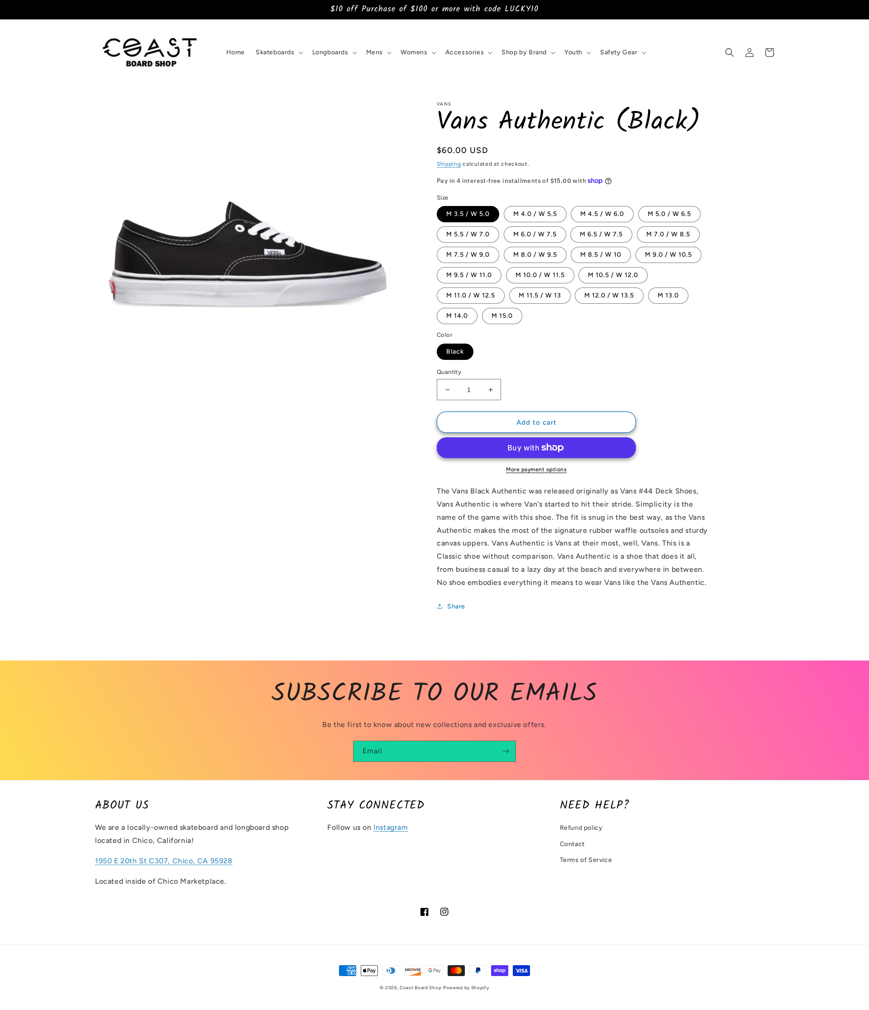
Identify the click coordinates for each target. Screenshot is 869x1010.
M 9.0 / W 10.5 (668, 254)
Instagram (390, 827)
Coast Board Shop (420, 988)
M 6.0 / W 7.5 (535, 234)
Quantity (449, 372)
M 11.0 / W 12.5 (470, 295)
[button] (278, 52)
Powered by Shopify (466, 988)
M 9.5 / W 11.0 (469, 275)
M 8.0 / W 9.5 (535, 254)
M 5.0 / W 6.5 (669, 214)
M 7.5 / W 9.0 (468, 254)
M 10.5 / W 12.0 (613, 275)
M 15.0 (502, 316)
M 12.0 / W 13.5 (609, 295)
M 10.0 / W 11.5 (540, 275)
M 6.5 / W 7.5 (601, 234)
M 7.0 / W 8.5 (668, 234)
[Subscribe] (506, 751)
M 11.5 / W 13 (540, 295)
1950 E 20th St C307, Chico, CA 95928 (164, 861)
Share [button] (456, 606)
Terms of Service (586, 860)
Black (455, 351)
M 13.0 (668, 295)
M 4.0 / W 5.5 (535, 214)
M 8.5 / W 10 (600, 254)
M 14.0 (457, 316)
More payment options (536, 469)
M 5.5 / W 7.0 (468, 234)
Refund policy (581, 828)
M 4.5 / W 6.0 (602, 214)
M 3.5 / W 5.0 (468, 214)
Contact (572, 844)
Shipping (449, 164)
